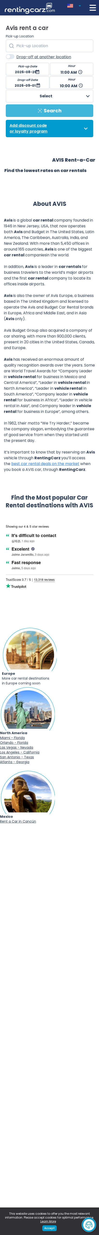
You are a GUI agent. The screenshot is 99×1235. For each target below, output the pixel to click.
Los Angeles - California (19, 752)
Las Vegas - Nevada (16, 747)
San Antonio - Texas (17, 757)
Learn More (48, 1221)
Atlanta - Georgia (14, 762)
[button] (75, 5)
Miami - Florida (12, 737)
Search (53, 110)
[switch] (10, 56)
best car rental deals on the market (45, 464)
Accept (49, 1228)
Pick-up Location (20, 36)
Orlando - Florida (14, 742)
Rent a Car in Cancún (18, 821)
